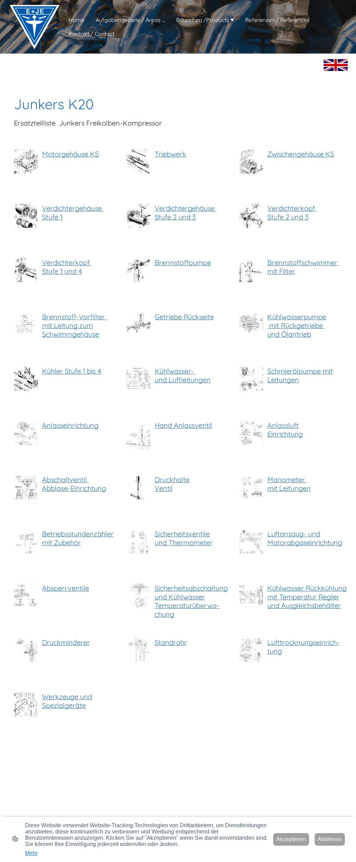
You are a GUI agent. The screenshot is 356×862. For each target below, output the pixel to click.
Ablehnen (330, 839)
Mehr (31, 853)
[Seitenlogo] (34, 26)
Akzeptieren (291, 839)
